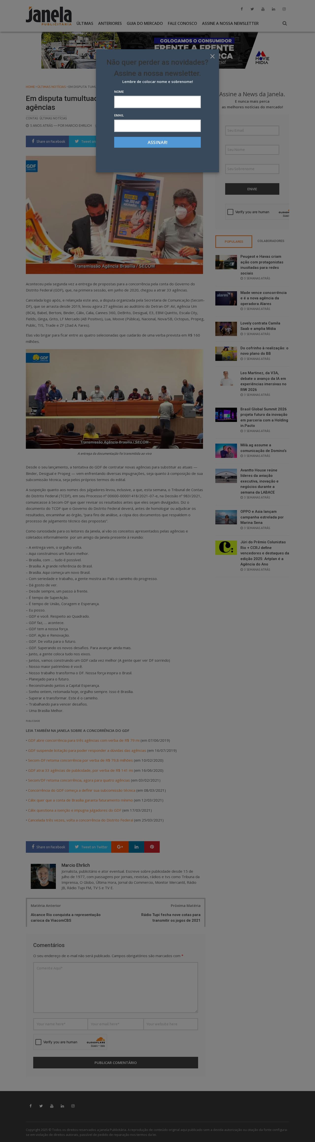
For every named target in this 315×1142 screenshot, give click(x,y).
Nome (119, 91)
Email (119, 115)
